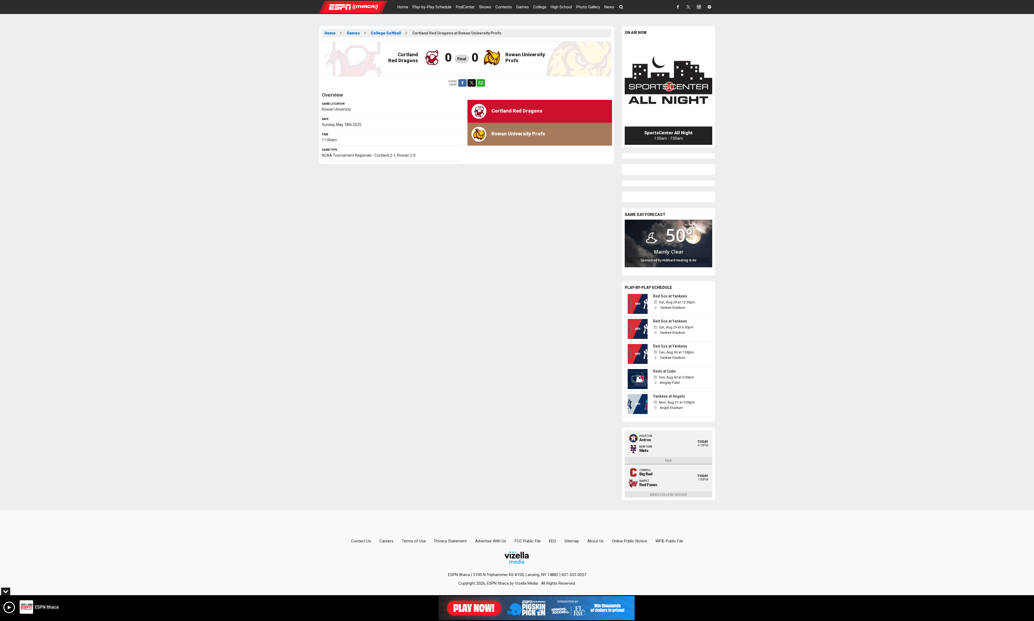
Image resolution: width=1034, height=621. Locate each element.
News (609, 7)
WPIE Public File (669, 541)
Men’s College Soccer (668, 495)
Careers (386, 541)
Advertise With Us (490, 541)
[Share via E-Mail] (481, 83)
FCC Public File (528, 541)
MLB (668, 460)
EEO (552, 541)
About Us (595, 541)
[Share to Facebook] (462, 83)
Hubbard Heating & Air (679, 260)
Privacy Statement (450, 541)
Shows (485, 7)
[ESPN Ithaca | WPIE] (357, 7)
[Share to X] (471, 83)
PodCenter (465, 7)
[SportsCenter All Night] (668, 83)
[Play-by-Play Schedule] (638, 304)
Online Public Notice (629, 541)
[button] (621, 7)
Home (402, 7)
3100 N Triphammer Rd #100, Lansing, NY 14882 (515, 574)
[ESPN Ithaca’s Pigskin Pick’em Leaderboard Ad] (537, 608)
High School (561, 7)
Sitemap (571, 541)
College (539, 7)
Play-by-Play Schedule (432, 7)
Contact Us (361, 541)
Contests (503, 7)
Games (522, 7)
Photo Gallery (588, 7)
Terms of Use (414, 541)
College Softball (386, 33)
